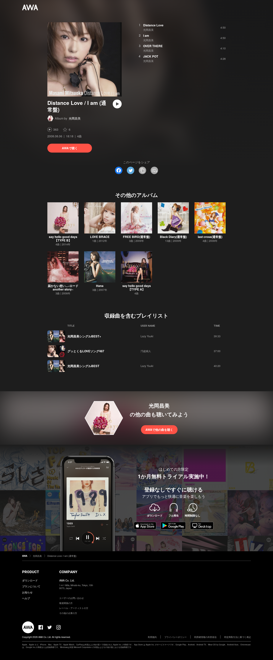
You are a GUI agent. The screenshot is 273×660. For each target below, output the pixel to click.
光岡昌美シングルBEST (83, 366)
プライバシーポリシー (175, 636)
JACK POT (150, 56)
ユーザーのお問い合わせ (71, 597)
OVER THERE (153, 46)
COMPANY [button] (68, 572)
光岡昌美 (75, 118)
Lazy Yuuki (147, 336)
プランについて (31, 586)
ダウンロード (30, 580)
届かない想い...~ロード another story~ (63, 287)
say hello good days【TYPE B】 (63, 238)
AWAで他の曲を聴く (159, 429)
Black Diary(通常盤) (173, 237)
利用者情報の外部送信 (205, 636)
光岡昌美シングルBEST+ (84, 336)
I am (146, 35)
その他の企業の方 (68, 613)
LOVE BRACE (100, 237)
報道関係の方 (66, 603)
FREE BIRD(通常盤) (136, 237)
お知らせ (27, 592)
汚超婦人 (146, 351)
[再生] (117, 103)
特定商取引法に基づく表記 (237, 636)
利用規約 (152, 636)
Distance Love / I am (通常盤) (62, 555)
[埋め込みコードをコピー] (154, 170)
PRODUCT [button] (30, 572)
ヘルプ (26, 598)
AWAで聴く (70, 148)
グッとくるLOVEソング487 (85, 351)
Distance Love (153, 25)
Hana (99, 286)
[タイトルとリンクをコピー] (142, 170)
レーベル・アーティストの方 (73, 608)
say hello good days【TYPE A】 (136, 287)
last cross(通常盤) (210, 237)
